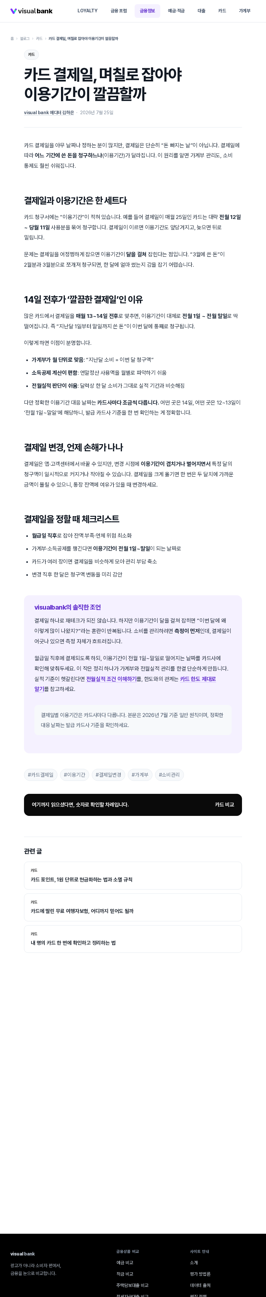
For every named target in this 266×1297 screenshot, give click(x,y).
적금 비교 (124, 1274)
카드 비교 (224, 805)
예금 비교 (124, 1262)
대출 (201, 10)
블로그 (25, 38)
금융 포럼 (119, 10)
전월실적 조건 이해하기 (111, 679)
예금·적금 (176, 10)
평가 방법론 (200, 1274)
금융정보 (147, 10)
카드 (222, 10)
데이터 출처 (200, 1285)
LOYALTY (88, 10)
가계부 (244, 10)
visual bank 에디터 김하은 (49, 112)
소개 (194, 1262)
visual (22, 1253)
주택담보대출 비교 (132, 1285)
